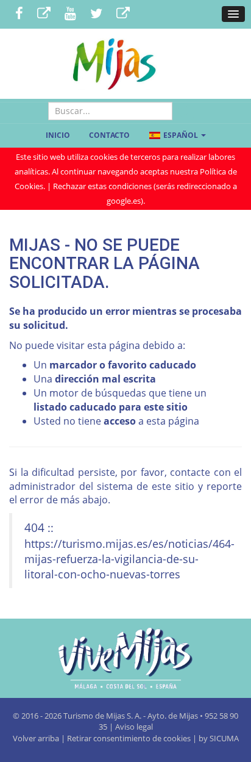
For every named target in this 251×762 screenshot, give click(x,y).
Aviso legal (134, 726)
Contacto (109, 135)
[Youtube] (70, 14)
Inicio (58, 135)
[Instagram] (123, 14)
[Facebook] (19, 14)
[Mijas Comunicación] (44, 14)
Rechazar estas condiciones (102, 186)
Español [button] (180, 135)
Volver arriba (37, 738)
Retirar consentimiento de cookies (129, 738)
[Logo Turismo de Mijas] (125, 658)
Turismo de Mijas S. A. (102, 715)
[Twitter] (96, 14)
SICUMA (224, 738)
